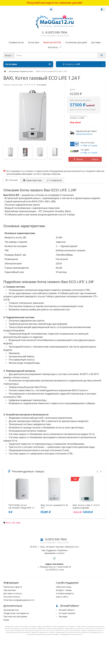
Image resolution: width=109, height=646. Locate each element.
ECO (8, 522)
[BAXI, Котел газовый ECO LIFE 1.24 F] (33, 116)
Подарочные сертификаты (16, 613)
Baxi (18, 522)
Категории (11, 64)
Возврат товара (64, 590)
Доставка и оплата (12, 593)
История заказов (66, 613)
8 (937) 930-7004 (55, 539)
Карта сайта (62, 596)
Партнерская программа (15, 616)
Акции (6, 619)
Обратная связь (64, 586)
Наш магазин (9, 590)
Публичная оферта (12, 586)
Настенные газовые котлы (21, 71)
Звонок (79, 159)
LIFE (13, 522)
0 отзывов (41, 84)
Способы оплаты (11, 596)
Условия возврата (65, 593)
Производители (11, 610)
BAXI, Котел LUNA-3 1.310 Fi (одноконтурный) (86, 506)
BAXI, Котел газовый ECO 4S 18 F (54, 506)
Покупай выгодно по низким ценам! (54, 3)
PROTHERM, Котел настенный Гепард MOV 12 (21, 506)
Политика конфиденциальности (18, 600)
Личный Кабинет (66, 610)
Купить (95, 159)
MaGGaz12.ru (71, 546)
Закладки (62, 616)
